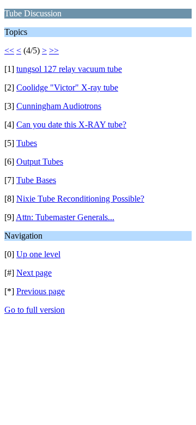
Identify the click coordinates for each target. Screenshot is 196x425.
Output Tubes (39, 161)
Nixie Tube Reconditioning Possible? (80, 198)
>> (54, 50)
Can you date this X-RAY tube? (71, 124)
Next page (34, 272)
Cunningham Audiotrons (58, 106)
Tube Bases (36, 180)
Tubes (26, 143)
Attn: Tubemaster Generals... (65, 217)
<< (9, 50)
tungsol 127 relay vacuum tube (69, 69)
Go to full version (34, 309)
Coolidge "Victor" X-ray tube (67, 87)
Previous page (40, 291)
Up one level (38, 254)
